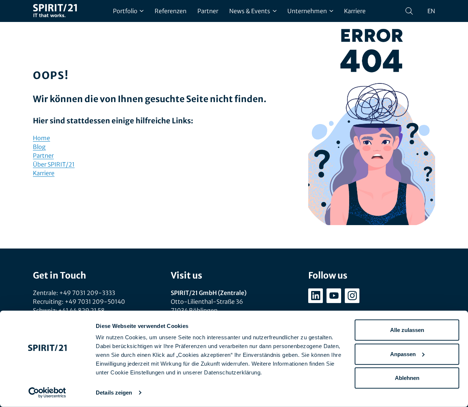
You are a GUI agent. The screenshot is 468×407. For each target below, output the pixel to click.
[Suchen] (409, 11)
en (431, 11)
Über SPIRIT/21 (54, 164)
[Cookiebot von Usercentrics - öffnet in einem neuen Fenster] (47, 392)
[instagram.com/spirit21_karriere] (352, 295)
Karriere (355, 11)
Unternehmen (307, 11)
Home (41, 138)
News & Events (249, 11)
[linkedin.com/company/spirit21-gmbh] (315, 295)
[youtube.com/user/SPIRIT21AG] (334, 295)
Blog (39, 146)
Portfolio (125, 11)
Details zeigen (114, 392)
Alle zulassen (407, 330)
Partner (207, 11)
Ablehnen (407, 378)
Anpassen (403, 354)
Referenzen (170, 11)
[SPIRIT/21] (55, 11)
